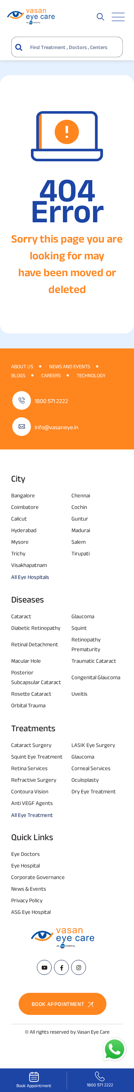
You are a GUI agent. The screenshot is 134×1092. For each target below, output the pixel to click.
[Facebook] (61, 967)
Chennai (80, 495)
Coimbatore (25, 507)
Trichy (18, 553)
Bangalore (23, 495)
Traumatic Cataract (93, 661)
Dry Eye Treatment (93, 791)
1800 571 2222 (51, 401)
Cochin (79, 507)
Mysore (20, 542)
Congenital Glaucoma (95, 677)
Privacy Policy (26, 900)
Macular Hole (26, 661)
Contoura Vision (29, 791)
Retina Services (29, 768)
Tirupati (80, 553)
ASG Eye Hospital (31, 912)
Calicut (19, 518)
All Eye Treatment (32, 815)
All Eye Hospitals (30, 577)
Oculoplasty (85, 780)
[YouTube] (44, 967)
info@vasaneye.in (57, 427)
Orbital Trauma (28, 705)
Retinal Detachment (34, 644)
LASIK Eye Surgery (93, 745)
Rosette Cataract (31, 693)
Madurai (80, 530)
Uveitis (79, 693)
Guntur (79, 518)
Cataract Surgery (31, 745)
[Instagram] (78, 967)
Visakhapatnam (29, 565)
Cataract (21, 616)
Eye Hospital (25, 865)
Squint (79, 628)
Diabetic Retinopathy (35, 628)
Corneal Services (91, 768)
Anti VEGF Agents (32, 803)
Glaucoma (82, 616)
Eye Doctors (25, 854)
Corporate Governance (38, 877)
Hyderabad (23, 530)
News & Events (28, 888)
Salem (78, 542)
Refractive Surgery (33, 780)
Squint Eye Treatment (37, 756)
